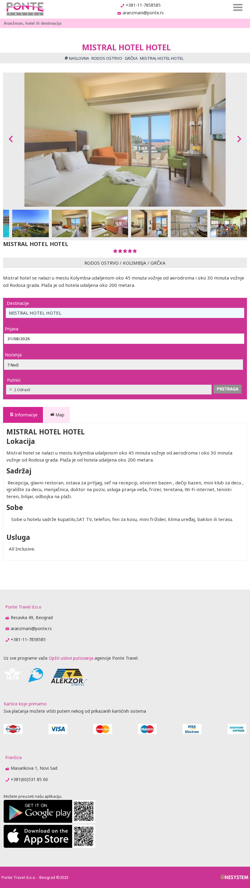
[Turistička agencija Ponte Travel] (24, 9)
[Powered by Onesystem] (234, 877)
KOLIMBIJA (134, 263)
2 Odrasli (22, 389)
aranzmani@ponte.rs (143, 13)
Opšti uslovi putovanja (71, 658)
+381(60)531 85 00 (29, 779)
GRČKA (158, 263)
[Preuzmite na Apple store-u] (49, 846)
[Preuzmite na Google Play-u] (49, 821)
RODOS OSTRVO (101, 263)
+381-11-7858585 (143, 5)
